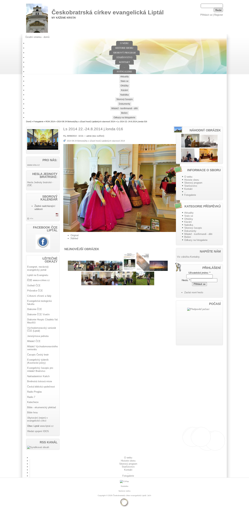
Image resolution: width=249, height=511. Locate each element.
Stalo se (124, 81)
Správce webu (124, 491)
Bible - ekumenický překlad (41, 407)
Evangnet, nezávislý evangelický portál (38, 268)
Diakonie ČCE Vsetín (38, 314)
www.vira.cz (33, 165)
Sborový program (124, 52)
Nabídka (124, 95)
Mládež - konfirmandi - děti (124, 108)
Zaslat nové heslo (193, 292)
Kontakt (124, 62)
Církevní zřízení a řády (39, 296)
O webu (124, 43)
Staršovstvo (124, 57)
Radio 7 (31, 397)
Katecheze (32, 402)
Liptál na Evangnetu (37, 275)
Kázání (124, 90)
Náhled (74, 238)
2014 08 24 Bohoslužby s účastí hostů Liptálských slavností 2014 (86, 121)
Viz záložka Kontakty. (188, 256)
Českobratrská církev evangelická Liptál (108, 12)
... (124, 67)
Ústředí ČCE (33, 285)
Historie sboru (124, 48)
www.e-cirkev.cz (41, 280)
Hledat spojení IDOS (38, 431)
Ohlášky (124, 85)
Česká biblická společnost (41, 386)
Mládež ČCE (33, 341)
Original (75, 235)
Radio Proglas (34, 391)
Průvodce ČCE (35, 290)
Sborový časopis (124, 99)
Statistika (124, 486)
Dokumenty (124, 104)
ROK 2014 (50, 121)
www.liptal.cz (47, 426)
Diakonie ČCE (34, 309)
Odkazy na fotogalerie (124, 117)
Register (218, 14)
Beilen (124, 113)
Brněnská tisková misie (39, 381)
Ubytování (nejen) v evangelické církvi (37, 419)
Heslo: (186, 280)
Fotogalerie (124, 71)
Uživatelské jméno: (199, 272)
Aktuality (124, 76)
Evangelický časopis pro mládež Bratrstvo (40, 369)
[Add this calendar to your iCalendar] (57, 215)
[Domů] (37, 32)
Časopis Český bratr (38, 354)
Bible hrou (32, 412)
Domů (28, 121)
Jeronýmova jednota (37, 336)
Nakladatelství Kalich (38, 376)
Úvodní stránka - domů (37, 37)
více (31, 218)
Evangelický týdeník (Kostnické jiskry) (38, 361)
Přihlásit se (206, 14)
